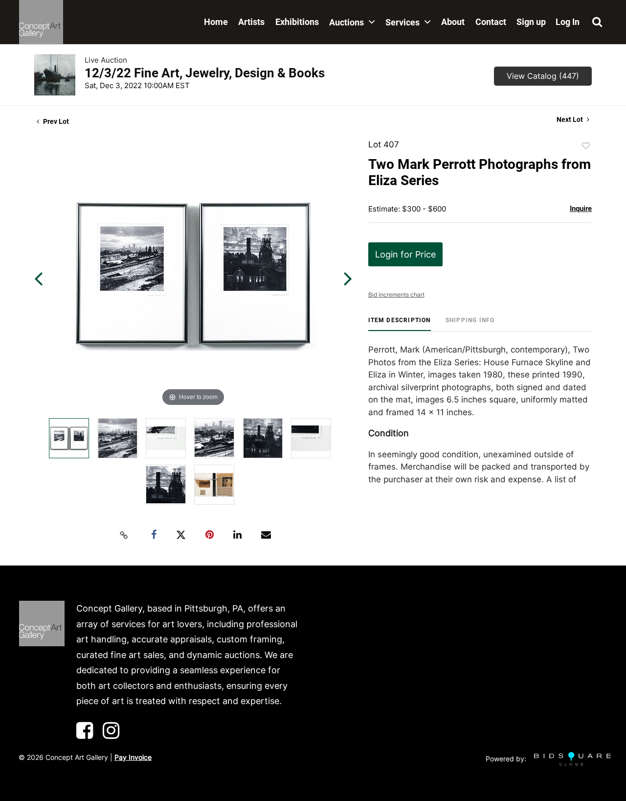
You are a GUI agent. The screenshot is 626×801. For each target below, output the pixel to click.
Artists (251, 22)
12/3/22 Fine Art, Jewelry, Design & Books (205, 73)
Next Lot (570, 119)
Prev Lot (55, 121)
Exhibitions (297, 22)
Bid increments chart (396, 294)
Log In (568, 22)
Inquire (581, 208)
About (453, 22)
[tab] (399, 324)
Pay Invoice (133, 757)
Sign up (531, 22)
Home (216, 22)
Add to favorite (586, 146)
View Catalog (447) (543, 76)
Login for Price (405, 254)
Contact (490, 22)
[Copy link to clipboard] (124, 535)
